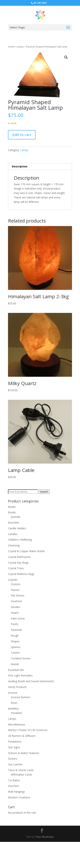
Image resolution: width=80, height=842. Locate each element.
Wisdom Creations (19, 797)
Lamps (20, 46)
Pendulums (14, 741)
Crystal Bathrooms (19, 557)
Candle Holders (17, 528)
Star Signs (14, 747)
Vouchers (13, 786)
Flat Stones (17, 595)
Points (14, 624)
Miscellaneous (16, 724)
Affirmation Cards (21, 774)
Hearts (15, 612)
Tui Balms (14, 780)
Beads (12, 507)
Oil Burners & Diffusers (22, 736)
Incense (12, 692)
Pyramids (16, 630)
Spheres (15, 647)
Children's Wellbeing (20, 539)
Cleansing (14, 545)
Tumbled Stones (21, 658)
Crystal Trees (16, 568)
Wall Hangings (16, 791)
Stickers (12, 758)
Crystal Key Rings (18, 562)
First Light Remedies (20, 675)
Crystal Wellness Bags (21, 574)
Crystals (12, 579)
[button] (66, 57)
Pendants (16, 713)
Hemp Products (17, 687)
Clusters (15, 584)
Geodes (15, 607)
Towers (15, 652)
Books (12, 512)
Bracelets (13, 522)
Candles (12, 534)
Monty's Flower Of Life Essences (27, 730)
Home (11, 46)
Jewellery (13, 708)
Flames (15, 590)
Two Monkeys (44, 836)
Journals (15, 517)
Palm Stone (18, 618)
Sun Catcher (15, 764)
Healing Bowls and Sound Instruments (31, 681)
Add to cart (21, 134)
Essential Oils (16, 670)
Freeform (16, 601)
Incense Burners (20, 697)
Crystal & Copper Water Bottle (26, 551)
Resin (14, 702)
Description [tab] (19, 166)
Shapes (15, 641)
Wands (15, 664)
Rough (15, 635)
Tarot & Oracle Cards (21, 770)
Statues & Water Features (23, 753)
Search (44, 491)
